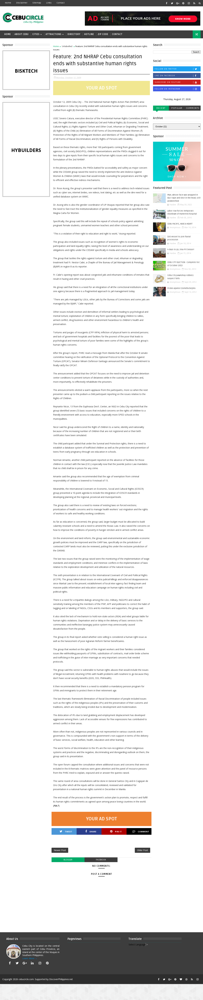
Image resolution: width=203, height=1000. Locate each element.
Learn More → (29, 958)
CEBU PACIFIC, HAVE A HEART (180, 224)
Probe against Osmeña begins (181, 288)
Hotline (89, 34)
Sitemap (37, 2)
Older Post (142, 850)
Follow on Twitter (166, 69)
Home (8, 2)
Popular (176, 108)
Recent (161, 108)
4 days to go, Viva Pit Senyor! (180, 249)
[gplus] (177, 3)
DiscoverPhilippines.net (61, 979)
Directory (74, 34)
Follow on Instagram (167, 89)
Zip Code (103, 34)
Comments (192, 108)
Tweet (68, 831)
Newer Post (60, 850)
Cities (35, 34)
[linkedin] (32, 963)
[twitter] (172, 3)
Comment (143, 831)
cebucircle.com (26, 979)
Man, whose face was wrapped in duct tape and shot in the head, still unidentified (183, 198)
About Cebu (22, 34)
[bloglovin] (180, 979)
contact (61, 2)
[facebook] (166, 3)
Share (92, 831)
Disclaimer (21, 2)
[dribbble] (186, 979)
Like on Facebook (165, 75)
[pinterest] (183, 3)
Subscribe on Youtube (168, 82)
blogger (68, 859)
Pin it (118, 831)
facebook (101, 859)
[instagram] (188, 3)
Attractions (53, 34)
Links (49, 2)
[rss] (194, 3)
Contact (117, 34)
